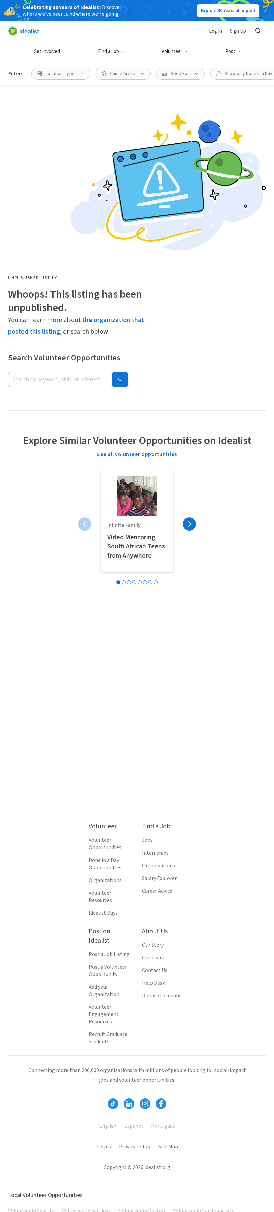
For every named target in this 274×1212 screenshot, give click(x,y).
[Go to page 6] (145, 582)
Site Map (168, 1146)
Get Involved (47, 51)
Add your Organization (104, 990)
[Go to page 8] (156, 582)
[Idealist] (23, 31)
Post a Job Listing (109, 954)
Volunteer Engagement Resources (104, 1014)
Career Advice (157, 891)
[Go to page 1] (118, 582)
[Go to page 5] (140, 582)
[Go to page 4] (134, 582)
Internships (155, 853)
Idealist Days (103, 913)
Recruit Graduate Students (108, 1038)
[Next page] (189, 524)
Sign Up (238, 31)
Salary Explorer (159, 878)
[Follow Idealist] (113, 1103)
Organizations (105, 880)
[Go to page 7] (150, 582)
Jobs (147, 840)
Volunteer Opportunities (105, 843)
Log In (215, 31)
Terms (103, 1146)
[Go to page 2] (124, 582)
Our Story (153, 945)
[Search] (258, 31)
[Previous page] (84, 524)
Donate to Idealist (163, 995)
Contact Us (154, 970)
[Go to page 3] (129, 582)
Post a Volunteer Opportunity (108, 970)
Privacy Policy (134, 1146)
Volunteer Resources (100, 896)
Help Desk (153, 983)
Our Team (153, 957)
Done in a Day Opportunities (105, 864)
